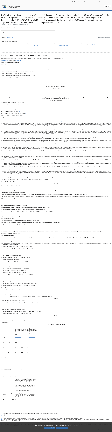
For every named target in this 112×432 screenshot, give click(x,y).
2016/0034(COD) (10, 37)
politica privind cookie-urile (75, 429)
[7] (32, 166)
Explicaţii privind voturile (63, 45)
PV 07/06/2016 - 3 (37, 44)
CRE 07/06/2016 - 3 (37, 45)
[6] (61, 121)
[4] (31, 119)
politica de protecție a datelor (65, 429)
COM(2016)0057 (4, 60)
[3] (25, 113)
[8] (73, 171)
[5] (58, 119)
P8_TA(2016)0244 (93, 44)
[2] (19, 111)
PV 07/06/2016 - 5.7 (63, 44)
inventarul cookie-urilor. (85, 429)
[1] (1, 413)
